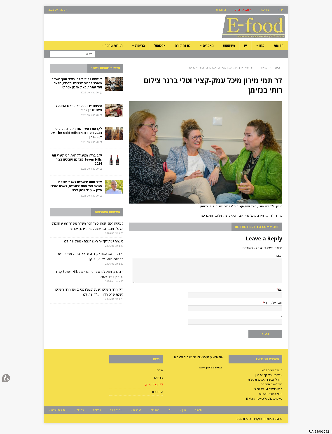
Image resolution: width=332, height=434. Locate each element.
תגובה (278, 255)
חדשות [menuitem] (278, 45)
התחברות (157, 392)
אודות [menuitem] (280, 9)
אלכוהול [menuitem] (160, 45)
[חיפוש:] (72, 54)
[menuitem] (242, 10)
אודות (160, 370)
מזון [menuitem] (261, 45)
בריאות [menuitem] (140, 45)
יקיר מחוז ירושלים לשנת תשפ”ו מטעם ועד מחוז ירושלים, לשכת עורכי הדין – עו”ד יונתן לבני (76, 186)
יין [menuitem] (245, 45)
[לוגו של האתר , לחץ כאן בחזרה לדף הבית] (229, 38)
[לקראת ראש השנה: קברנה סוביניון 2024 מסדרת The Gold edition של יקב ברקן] (114, 133)
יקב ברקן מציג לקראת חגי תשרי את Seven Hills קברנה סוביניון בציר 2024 (77, 159)
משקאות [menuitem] (229, 45)
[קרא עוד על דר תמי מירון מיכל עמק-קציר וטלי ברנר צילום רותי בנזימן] (205, 201)
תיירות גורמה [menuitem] (114, 45)
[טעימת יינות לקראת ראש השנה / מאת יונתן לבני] (114, 110)
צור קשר (158, 377)
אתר (279, 316)
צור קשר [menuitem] (264, 9)
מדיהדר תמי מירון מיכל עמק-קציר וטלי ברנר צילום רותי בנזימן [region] (234, 67)
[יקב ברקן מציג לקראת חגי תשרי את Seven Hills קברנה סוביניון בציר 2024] (114, 160)
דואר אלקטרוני (273, 303)
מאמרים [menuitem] (208, 45)
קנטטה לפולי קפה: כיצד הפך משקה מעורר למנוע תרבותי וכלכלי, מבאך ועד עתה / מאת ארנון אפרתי (76, 83)
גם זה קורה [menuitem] (182, 45)
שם (280, 289)
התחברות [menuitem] (221, 9)
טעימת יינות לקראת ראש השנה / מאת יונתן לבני (79, 108)
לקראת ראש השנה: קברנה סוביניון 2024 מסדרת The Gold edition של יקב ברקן (76, 132)
